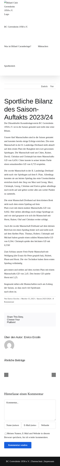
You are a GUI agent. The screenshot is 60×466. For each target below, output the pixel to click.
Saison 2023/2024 (44, 299)
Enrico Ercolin (13, 299)
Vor (52, 86)
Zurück (44, 86)
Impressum (49, 461)
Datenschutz (37, 461)
